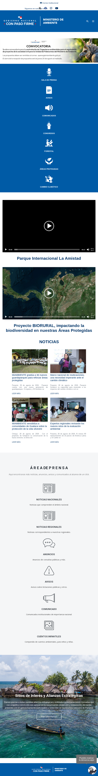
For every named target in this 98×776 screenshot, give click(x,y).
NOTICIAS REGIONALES (49, 527)
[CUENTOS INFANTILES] (49, 625)
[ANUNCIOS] (49, 543)
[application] (49, 226)
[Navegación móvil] (93, 21)
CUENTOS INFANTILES (49, 636)
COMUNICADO (49, 609)
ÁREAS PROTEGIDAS (49, 169)
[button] (87, 21)
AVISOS (49, 98)
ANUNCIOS (49, 554)
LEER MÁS (16, 393)
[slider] (47, 249)
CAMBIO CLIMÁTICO (49, 187)
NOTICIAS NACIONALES (49, 499)
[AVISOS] (49, 570)
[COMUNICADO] (49, 598)
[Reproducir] (6, 249)
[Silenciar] (88, 249)
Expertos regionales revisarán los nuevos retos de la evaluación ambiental (67, 426)
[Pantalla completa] (92, 249)
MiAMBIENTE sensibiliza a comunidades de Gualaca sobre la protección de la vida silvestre (29, 426)
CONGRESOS (49, 133)
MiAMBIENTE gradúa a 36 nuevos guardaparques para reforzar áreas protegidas (30, 378)
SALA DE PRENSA (49, 80)
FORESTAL (49, 151)
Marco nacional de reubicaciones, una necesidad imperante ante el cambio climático (67, 378)
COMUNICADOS (49, 116)
